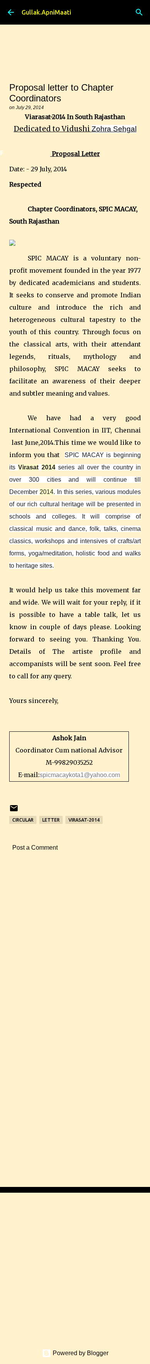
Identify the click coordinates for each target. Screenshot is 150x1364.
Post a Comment (35, 847)
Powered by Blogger (79, 1353)
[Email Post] (13, 811)
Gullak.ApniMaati (46, 12)
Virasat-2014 (84, 819)
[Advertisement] (75, 950)
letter (51, 819)
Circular (22, 819)
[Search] (139, 12)
